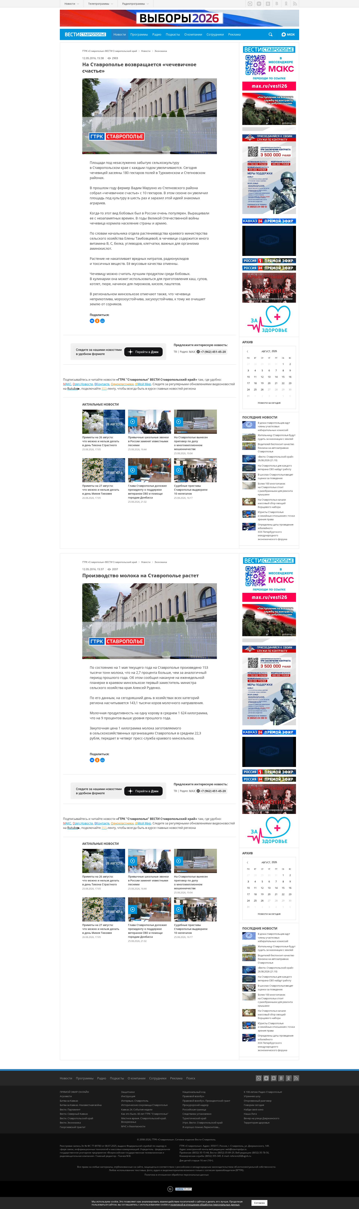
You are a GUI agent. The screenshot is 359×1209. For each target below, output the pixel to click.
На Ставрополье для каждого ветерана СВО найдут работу (275, 467)
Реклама (176, 1078)
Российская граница (194, 1109)
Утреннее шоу (252, 1096)
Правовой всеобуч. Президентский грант (206, 1100)
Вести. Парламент (70, 1109)
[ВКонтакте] (92, 321)
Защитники (128, 1092)
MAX (288, 34)
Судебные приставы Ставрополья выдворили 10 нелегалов (190, 489)
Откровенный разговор (257, 1100)
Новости (66, 1078)
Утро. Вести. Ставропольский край (202, 1122)
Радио (101, 1078)
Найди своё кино (253, 1109)
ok (285, 3)
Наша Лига (250, 1113)
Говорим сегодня (254, 1105)
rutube (267, 3)
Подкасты (117, 1078)
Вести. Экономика (70, 1122)
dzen (258, 3)
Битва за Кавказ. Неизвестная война (81, 1105)
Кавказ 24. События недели (136, 1109)
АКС (67, 384)
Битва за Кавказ (69, 1100)
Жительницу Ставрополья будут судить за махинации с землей (276, 437)
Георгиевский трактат (72, 1127)
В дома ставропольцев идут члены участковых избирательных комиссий (274, 426)
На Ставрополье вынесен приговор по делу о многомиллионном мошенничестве (191, 443)
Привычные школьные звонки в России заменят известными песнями (148, 441)
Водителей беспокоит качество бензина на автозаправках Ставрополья (276, 447)
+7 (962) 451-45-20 (213, 352)
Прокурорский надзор (195, 1105)
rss (294, 3)
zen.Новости (83, 384)
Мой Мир (143, 384)
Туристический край (194, 1118)
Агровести (66, 1096)
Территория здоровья (256, 1122)
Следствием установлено (196, 1113)
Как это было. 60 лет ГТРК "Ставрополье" (144, 1113)
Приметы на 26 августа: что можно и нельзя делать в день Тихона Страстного (100, 441)
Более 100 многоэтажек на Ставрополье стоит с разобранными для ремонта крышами (275, 489)
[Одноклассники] (97, 321)
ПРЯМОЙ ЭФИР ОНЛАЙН (74, 1092)
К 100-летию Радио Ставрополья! (263, 1092)
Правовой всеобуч (193, 1096)
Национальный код (193, 1092)
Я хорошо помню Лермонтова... (201, 1127)
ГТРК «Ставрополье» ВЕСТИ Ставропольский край (85, 34)
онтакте (101, 384)
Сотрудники (157, 1078)
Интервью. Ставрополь (134, 1100)
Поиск (270, 34)
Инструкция (128, 1096)
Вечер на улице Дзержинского (261, 1118)
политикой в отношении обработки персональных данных (205, 1204)
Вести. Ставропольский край (76, 1118)
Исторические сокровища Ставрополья (144, 1105)
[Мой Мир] (102, 321)
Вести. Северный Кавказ (74, 1113)
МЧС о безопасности (133, 1126)
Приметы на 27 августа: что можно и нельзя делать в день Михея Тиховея (100, 489)
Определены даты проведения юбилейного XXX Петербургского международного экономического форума (275, 532)
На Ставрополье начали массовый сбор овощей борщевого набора (272, 503)
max (249, 3)
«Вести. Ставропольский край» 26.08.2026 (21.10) (275, 458)
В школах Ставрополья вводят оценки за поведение (275, 476)
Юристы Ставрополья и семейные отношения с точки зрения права (276, 515)
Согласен (259, 1203)
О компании (136, 1078)
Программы (84, 1078)
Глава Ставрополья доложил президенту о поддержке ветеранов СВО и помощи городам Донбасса (147, 491)
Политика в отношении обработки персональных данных (177, 1174)
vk (276, 3)
